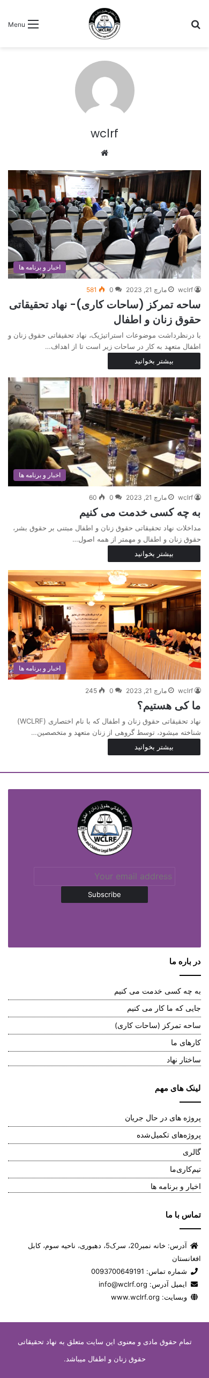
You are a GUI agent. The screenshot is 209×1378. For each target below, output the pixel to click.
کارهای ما (186, 1042)
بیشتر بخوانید (154, 360)
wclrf (104, 133)
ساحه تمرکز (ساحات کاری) (158, 1025)
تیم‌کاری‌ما (185, 1169)
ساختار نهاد (184, 1059)
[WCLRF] (104, 24)
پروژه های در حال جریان (163, 1117)
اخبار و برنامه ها (176, 1186)
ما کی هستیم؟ (169, 705)
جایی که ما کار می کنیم (164, 1008)
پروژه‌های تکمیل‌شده (169, 1135)
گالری (192, 1152)
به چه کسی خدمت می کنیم (140, 512)
